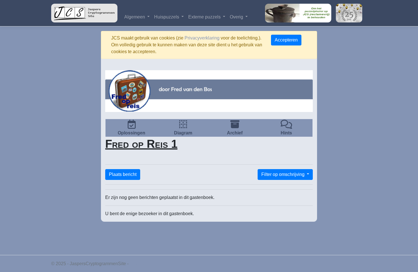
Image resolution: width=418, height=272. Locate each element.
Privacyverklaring (202, 38)
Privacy (137, 263)
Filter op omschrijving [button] (283, 174)
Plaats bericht (122, 174)
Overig (237, 16)
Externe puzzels (205, 16)
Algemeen (135, 16)
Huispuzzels (167, 16)
